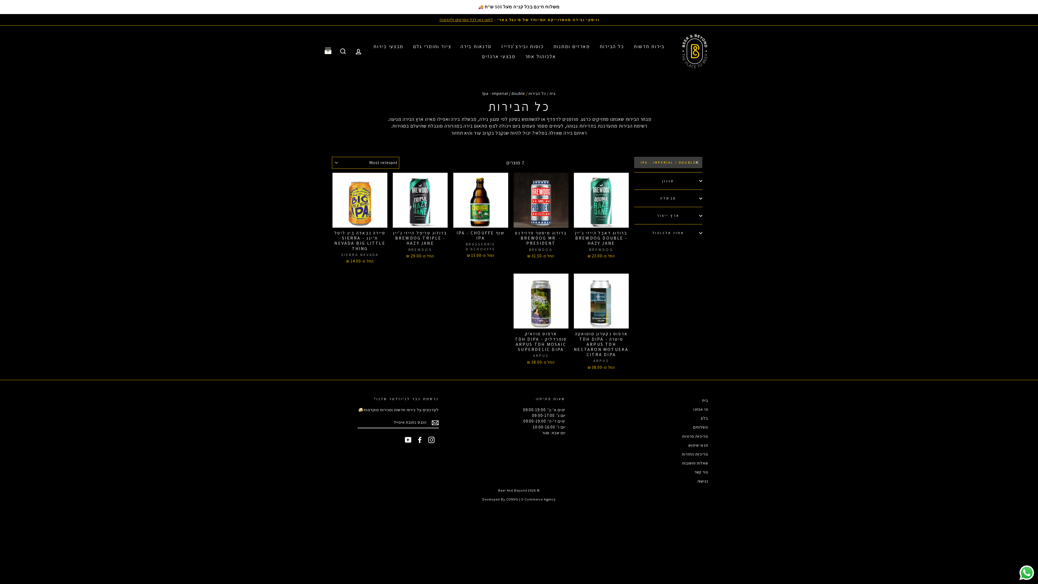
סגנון (668, 180)
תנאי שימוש (698, 445)
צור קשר (701, 471)
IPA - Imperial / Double (668, 162)
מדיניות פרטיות (695, 436)
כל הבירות (612, 46)
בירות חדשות (649, 46)
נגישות (702, 481)
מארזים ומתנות (571, 46)
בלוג (704, 418)
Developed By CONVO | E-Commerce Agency (519, 499)
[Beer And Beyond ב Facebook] (420, 439)
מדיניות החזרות (695, 454)
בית (553, 93)
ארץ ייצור (668, 215)
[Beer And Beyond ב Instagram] (431, 439)
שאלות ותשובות (695, 463)
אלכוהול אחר (540, 56)
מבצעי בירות (388, 46)
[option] (519, 19)
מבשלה (668, 198)
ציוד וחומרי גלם (432, 46)
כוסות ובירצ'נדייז (522, 46)
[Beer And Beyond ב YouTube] (408, 439)
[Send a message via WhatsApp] (1026, 572)
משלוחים (700, 427)
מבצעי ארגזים (498, 56)
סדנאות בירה (476, 46)
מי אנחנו (700, 409)
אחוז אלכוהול (668, 232)
